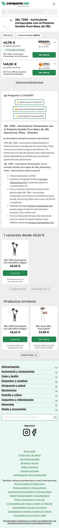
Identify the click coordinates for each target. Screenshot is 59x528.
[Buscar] (4, 12)
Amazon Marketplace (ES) (40, 206)
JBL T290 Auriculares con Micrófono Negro (15, 261)
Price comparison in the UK (30, 499)
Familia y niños (12, 394)
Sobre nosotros (29, 467)
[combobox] (31, 12)
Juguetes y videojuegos (18, 399)
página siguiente (39, 289)
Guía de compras (29, 471)
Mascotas (8, 404)
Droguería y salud (13, 385)
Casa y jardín (10, 376)
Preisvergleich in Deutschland (29, 487)
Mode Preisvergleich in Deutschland (30, 495)
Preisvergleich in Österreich (29, 484)
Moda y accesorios (14, 409)
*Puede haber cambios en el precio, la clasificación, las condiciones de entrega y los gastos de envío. (29, 522)
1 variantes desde (28, 35)
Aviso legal (29, 451)
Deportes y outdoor (15, 380)
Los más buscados (29, 459)
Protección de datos (30, 455)
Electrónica (9, 390)
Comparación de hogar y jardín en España (29, 503)
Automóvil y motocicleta (18, 371)
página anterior (19, 289)
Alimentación (11, 366)
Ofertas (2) (8, 35)
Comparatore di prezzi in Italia (29, 515)
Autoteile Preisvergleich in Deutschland (29, 491)
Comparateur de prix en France (30, 507)
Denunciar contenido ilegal (29, 82)
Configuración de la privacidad (29, 475)
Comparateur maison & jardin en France (29, 511)
